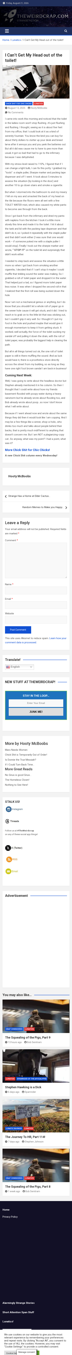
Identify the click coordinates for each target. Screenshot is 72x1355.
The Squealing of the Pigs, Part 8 (27, 1186)
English (15, 666)
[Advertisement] (36, 945)
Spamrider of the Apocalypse (32, 1079)
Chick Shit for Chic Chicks (19, 104)
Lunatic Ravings (14, 1128)
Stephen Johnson (34, 1141)
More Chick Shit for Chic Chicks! (27, 450)
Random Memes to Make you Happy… (43, 507)
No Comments (15, 112)
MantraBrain (59, 1350)
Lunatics (38, 104)
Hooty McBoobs (39, 108)
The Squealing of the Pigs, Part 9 (27, 1037)
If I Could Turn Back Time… (19, 764)
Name (9, 584)
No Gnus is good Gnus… (18, 774)
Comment (11, 540)
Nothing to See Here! (16, 784)
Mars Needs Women (16, 749)
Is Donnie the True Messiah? (20, 759)
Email (9, 598)
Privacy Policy (10, 1216)
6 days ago (13, 1092)
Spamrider (30, 1092)
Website (9, 613)
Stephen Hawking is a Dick (23, 1087)
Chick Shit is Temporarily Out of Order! (26, 754)
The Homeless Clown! (17, 779)
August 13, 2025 (16, 108)
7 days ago (13, 1141)
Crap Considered (14, 1029)
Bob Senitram (34, 1042)
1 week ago (14, 1191)
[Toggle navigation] (7, 31)
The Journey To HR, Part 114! (25, 1137)
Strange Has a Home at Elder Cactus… (29, 496)
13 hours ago (15, 1042)
